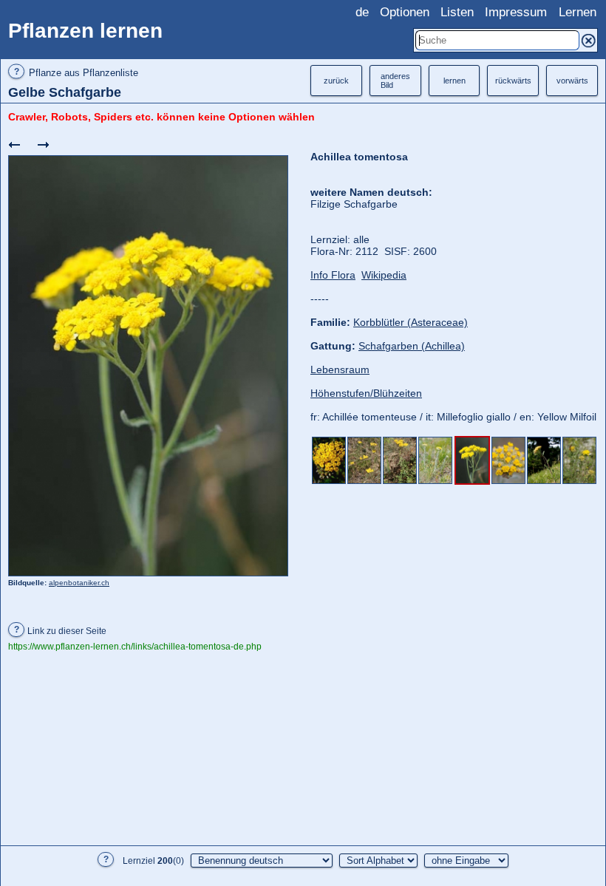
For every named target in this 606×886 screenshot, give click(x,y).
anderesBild (395, 80)
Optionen (404, 12)
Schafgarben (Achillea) (411, 346)
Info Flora (332, 275)
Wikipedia (383, 275)
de (362, 12)
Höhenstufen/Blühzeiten (366, 393)
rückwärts (513, 80)
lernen (454, 80)
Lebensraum (340, 369)
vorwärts (572, 80)
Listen (457, 12)
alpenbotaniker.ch (79, 583)
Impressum (516, 12)
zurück (336, 80)
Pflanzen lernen (85, 30)
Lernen (577, 12)
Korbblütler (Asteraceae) (410, 322)
